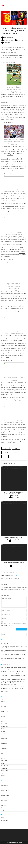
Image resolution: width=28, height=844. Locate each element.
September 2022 (4, 770)
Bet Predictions (4, 785)
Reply (16, 575)
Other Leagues (4, 800)
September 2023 (4, 748)
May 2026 (3, 704)
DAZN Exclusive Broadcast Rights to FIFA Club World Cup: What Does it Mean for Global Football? (14, 494)
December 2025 (4, 711)
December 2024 (4, 726)
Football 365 (10, 155)
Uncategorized (20, 40)
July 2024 (3, 728)
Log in (2, 817)
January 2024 (4, 738)
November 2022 (4, 765)
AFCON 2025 (3, 783)
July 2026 (3, 701)
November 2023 (4, 743)
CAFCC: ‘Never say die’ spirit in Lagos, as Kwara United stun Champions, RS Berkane (14, 563)
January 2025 (4, 723)
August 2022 (3, 773)
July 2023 (3, 753)
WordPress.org (4, 822)
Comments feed (4, 820)
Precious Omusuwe (8, 37)
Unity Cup (3, 807)
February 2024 (4, 736)
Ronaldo (17, 254)
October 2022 (4, 768)
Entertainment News (5, 788)
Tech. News (3, 802)
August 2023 (3, 751)
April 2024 (3, 733)
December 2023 (4, 741)
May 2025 (3, 718)
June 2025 (3, 716)
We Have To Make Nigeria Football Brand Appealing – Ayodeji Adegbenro (14, 538)
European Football (5, 790)
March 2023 (3, 758)
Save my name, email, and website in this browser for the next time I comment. (13, 624)
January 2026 (4, 709)
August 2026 (3, 699)
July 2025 (3, 713)
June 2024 (3, 731)
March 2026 (3, 706)
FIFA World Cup (4, 793)
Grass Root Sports (5, 795)
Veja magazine (22, 253)
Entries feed (3, 818)
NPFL (2, 798)
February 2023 (4, 760)
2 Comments (7, 42)
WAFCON (3, 810)
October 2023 (4, 746)
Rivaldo (23, 254)
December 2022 (4, 763)
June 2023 (3, 755)
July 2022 (3, 775)
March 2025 (3, 721)
